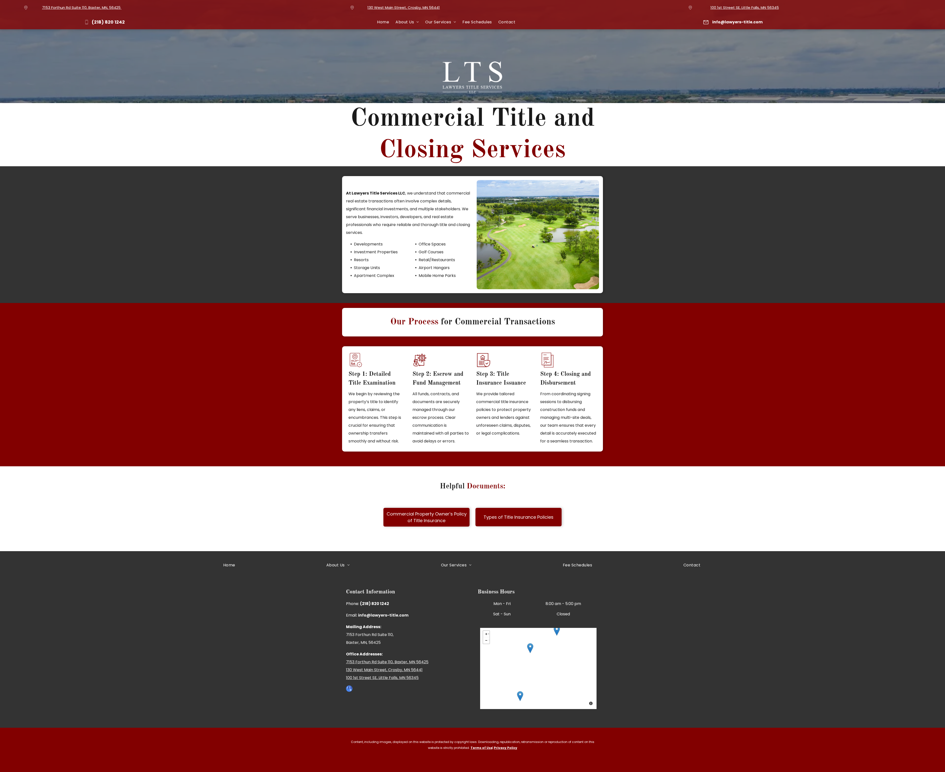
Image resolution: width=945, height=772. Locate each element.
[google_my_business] (349, 689)
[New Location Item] (530, 648)
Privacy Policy (505, 748)
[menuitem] (383, 22)
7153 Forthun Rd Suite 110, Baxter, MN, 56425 (81, 7)
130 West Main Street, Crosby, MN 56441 (403, 7)
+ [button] (488, 633)
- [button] (488, 639)
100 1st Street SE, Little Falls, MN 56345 (744, 7)
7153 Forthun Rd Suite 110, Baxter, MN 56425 (387, 662)
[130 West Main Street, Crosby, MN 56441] (557, 631)
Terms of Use (481, 748)
